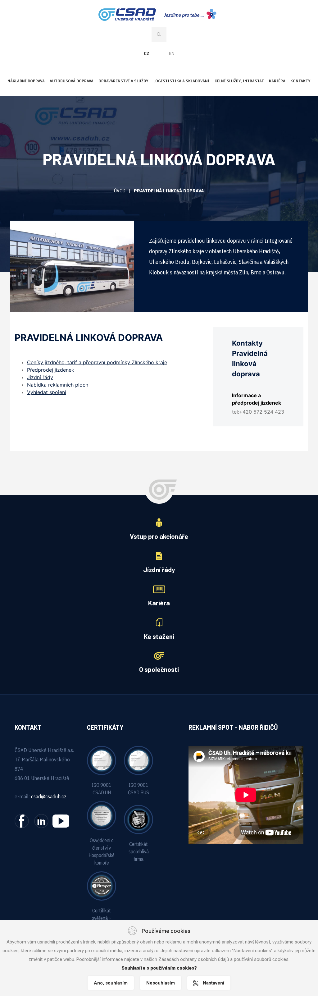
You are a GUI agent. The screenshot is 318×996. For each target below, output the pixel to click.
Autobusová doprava (71, 81)
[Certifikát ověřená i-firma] (101, 886)
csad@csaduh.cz (48, 796)
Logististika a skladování (181, 81)
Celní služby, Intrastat (239, 81)
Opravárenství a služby (123, 81)
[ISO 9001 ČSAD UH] (101, 760)
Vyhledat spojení (46, 392)
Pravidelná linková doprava (169, 190)
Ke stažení (159, 636)
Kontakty (300, 81)
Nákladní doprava (26, 81)
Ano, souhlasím (111, 983)
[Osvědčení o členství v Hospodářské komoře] (101, 815)
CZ (146, 53)
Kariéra (277, 81)
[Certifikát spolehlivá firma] (138, 819)
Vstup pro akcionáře (159, 536)
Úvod (119, 190)
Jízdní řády (40, 377)
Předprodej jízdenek (50, 370)
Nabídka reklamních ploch (57, 385)
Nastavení (213, 983)
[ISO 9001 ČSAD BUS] (138, 760)
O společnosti (159, 669)
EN (172, 53)
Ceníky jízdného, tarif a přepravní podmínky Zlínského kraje (97, 362)
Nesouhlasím (160, 983)
